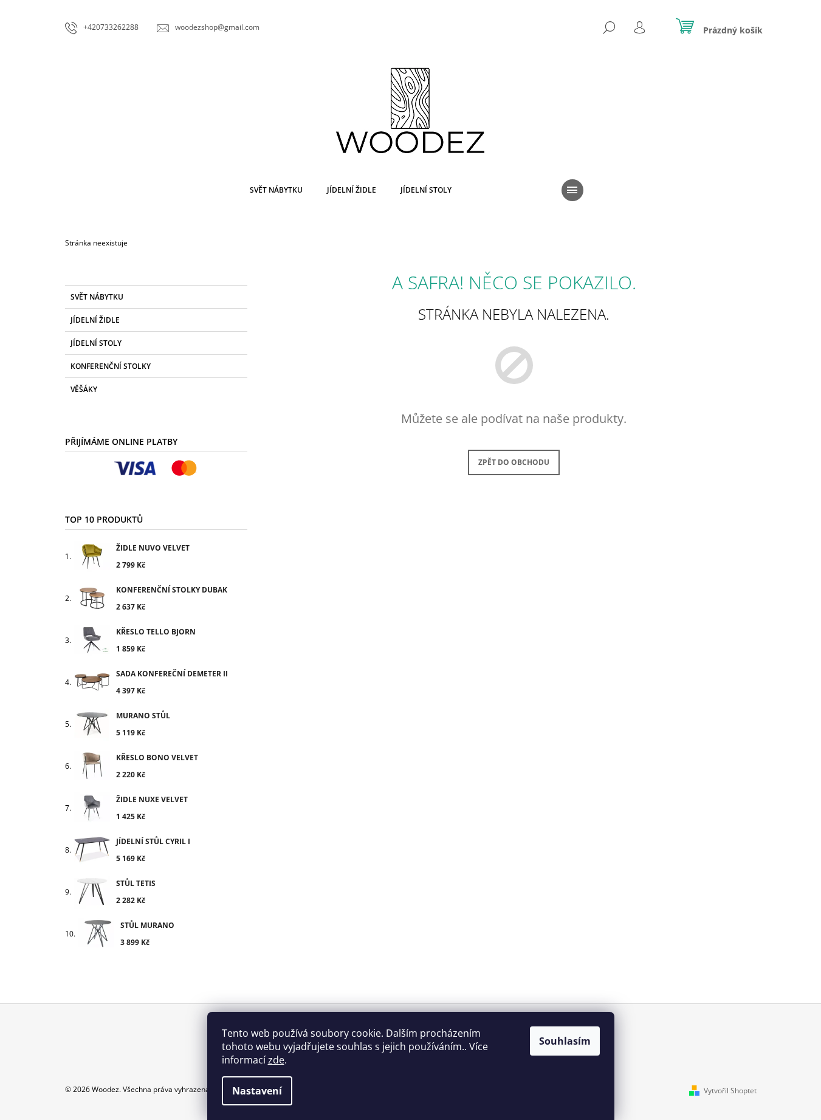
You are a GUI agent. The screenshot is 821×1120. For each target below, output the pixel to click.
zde (276, 1060)
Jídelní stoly (96, 343)
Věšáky (83, 389)
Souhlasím (565, 1041)
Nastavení (257, 1091)
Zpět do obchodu (513, 462)
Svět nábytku (96, 297)
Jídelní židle (95, 320)
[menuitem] (276, 190)
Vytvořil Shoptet (730, 1090)
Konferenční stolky (110, 366)
